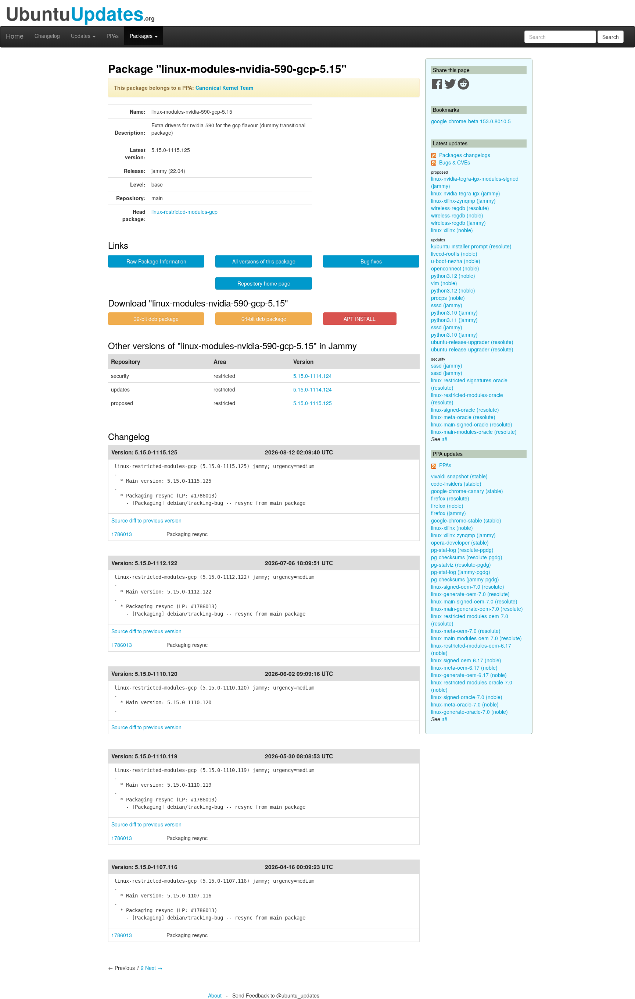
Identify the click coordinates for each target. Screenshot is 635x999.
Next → (153, 967)
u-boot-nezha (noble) (455, 261)
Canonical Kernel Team (224, 87)
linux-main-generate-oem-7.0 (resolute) (477, 608)
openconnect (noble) (455, 268)
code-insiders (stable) (456, 483)
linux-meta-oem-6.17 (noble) (464, 667)
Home (15, 35)
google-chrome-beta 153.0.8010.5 (471, 121)
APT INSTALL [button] (360, 318)
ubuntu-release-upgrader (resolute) (472, 342)
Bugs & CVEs (454, 162)
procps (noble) (448, 297)
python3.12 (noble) (453, 275)
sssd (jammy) (446, 305)
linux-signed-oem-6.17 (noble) (466, 660)
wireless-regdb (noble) (457, 215)
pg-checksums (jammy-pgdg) (465, 579)
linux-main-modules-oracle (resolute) (474, 431)
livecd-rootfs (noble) (454, 253)
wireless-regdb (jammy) (458, 222)
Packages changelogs (464, 155)
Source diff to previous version (146, 520)
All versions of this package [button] (263, 261)
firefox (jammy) (448, 513)
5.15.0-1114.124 (312, 375)
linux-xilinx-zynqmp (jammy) (463, 200)
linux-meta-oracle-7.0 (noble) (465, 704)
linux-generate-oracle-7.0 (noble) (469, 711)
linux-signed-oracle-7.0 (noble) (466, 697)
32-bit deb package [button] (156, 318)
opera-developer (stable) (460, 542)
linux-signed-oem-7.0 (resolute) (467, 586)
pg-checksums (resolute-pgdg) (466, 557)
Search (610, 36)
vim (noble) (444, 283)
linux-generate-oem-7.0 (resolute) (470, 594)
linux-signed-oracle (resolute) (465, 409)
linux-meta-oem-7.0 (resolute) (466, 630)
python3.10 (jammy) (454, 312)
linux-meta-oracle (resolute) (463, 417)
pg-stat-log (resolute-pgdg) (462, 549)
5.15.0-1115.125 (312, 403)
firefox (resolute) (450, 498)
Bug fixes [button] (371, 261)
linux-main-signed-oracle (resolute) (471, 424)
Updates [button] (81, 35)
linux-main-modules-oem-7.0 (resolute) (476, 638)
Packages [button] (142, 35)
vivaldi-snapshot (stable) (459, 476)
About (215, 995)
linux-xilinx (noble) (452, 230)
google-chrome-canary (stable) (467, 491)
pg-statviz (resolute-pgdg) (461, 564)
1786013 (121, 534)
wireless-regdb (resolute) (460, 208)
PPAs (113, 35)
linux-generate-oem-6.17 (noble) (469, 675)
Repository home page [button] (263, 283)
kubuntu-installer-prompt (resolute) (471, 246)
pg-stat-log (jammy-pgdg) (460, 571)
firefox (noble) (447, 505)
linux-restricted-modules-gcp (184, 211)
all (444, 439)
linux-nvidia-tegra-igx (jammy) (465, 193)
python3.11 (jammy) (454, 319)
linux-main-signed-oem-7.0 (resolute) (474, 601)
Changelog (47, 35)
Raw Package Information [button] (156, 261)
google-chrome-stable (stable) (466, 520)
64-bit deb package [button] (263, 318)
